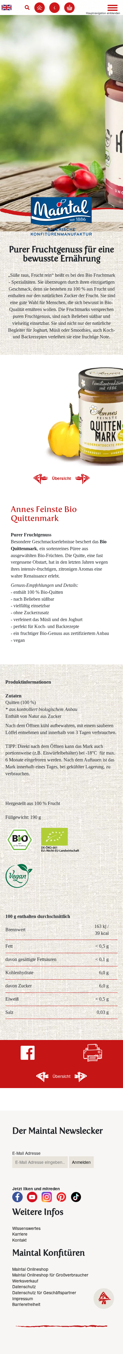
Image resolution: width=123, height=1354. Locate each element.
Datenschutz (24, 1286)
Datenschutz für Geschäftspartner (44, 1292)
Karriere (19, 1234)
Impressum (22, 1298)
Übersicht (62, 478)
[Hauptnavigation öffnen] (112, 8)
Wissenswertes (26, 1228)
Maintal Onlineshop (30, 1269)
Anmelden (81, 1162)
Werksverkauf (25, 1281)
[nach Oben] (103, 1298)
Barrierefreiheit (26, 1304)
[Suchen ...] (28, 7)
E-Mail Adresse (26, 1153)
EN (6, 7)
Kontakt (19, 1240)
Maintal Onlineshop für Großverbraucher (50, 1275)
